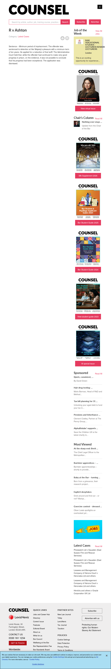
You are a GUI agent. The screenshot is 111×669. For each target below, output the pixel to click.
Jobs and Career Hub (41, 614)
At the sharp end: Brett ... (86, 448)
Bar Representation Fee (42, 646)
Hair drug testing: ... (83, 387)
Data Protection (64, 643)
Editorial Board (39, 628)
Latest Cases (23, 36)
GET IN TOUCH (18, 643)
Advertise (95, 21)
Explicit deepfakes (83, 492)
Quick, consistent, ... (83, 377)
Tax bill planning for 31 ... (86, 401)
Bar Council (37, 639)
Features (36, 625)
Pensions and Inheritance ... (87, 414)
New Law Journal (64, 614)
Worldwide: (18, 650)
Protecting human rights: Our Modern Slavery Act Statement (91, 627)
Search (65, 22)
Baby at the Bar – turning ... (87, 477)
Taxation (61, 628)
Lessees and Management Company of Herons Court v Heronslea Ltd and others (86, 573)
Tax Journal (62, 625)
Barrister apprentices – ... (86, 463)
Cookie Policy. (34, 659)
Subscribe (81, 21)
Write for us (37, 635)
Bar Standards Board (41, 649)
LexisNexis (62, 621)
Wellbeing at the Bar (41, 642)
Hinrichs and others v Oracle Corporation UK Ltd (86, 592)
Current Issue (38, 621)
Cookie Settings (58, 657)
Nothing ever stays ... (92, 122)
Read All (98, 118)
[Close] (107, 656)
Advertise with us (92, 618)
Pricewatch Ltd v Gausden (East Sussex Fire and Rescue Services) (87, 552)
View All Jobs (98, 32)
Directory (36, 618)
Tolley (60, 618)
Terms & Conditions (65, 650)
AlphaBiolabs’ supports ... (86, 428)
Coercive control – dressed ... (88, 506)
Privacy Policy (63, 646)
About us (36, 632)
